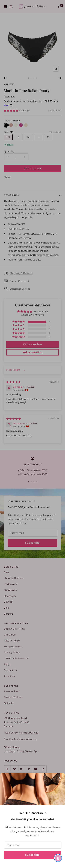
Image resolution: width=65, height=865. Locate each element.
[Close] (60, 778)
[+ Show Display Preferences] (58, 858)
